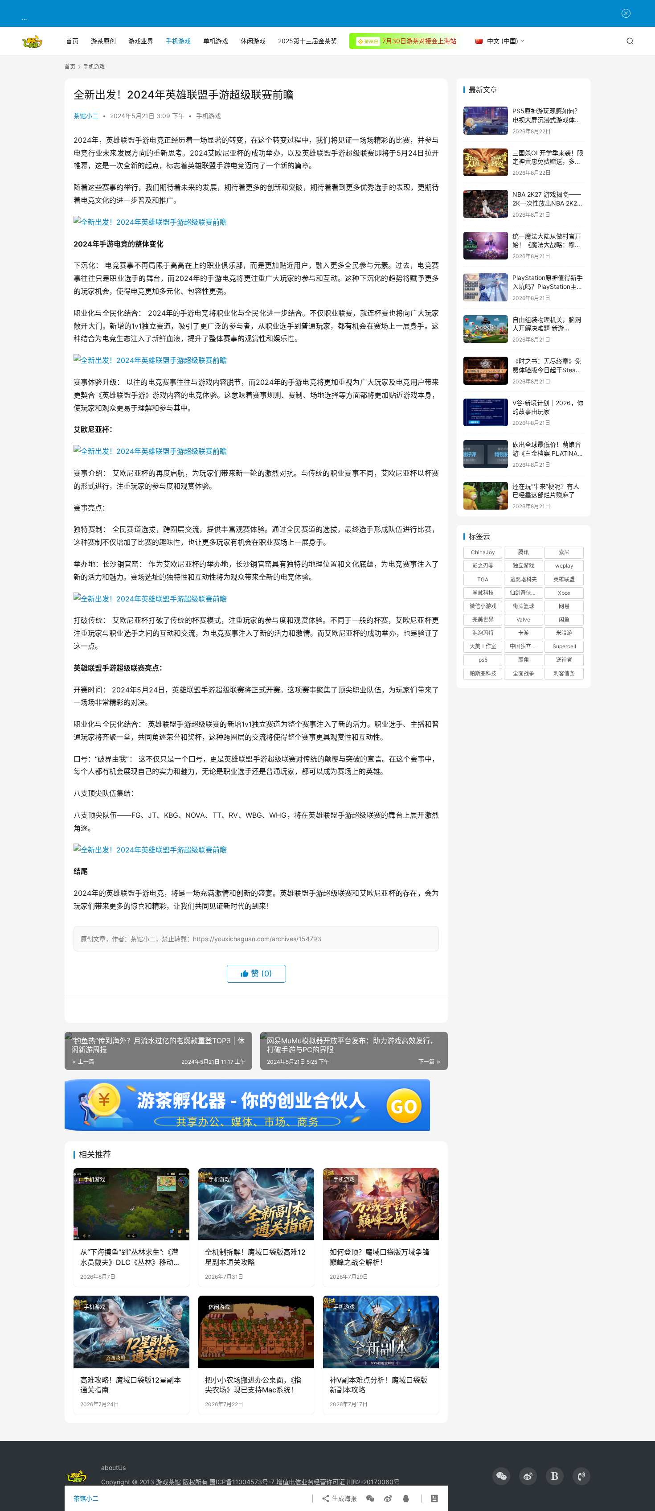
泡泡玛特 (483, 633)
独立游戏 (523, 565)
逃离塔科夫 (523, 579)
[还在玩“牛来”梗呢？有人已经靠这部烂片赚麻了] (485, 496)
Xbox (564, 592)
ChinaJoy (483, 552)
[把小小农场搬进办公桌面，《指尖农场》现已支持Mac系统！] (256, 1332)
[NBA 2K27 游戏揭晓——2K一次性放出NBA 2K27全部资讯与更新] (485, 204)
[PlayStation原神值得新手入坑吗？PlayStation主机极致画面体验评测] (485, 287)
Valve (523, 619)
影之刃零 (483, 565)
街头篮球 (523, 606)
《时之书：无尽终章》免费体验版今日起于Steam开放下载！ (546, 369)
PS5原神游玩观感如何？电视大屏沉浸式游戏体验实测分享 (546, 119)
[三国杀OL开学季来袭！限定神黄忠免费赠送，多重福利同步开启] (485, 162)
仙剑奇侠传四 (526, 592)
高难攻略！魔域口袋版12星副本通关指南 (130, 1384)
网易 (564, 606)
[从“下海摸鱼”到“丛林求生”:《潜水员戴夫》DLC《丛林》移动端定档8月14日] (131, 1204)
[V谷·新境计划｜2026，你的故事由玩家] (485, 413)
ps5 (483, 659)
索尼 (564, 552)
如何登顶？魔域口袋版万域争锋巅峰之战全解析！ (380, 1257)
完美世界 (483, 619)
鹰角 (523, 659)
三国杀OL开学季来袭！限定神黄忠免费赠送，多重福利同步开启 (547, 161)
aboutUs (113, 1467)
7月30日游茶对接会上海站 (419, 41)
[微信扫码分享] (370, 1498)
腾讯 (523, 552)
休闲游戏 (253, 41)
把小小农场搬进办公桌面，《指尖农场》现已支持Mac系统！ (253, 1384)
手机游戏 (178, 41)
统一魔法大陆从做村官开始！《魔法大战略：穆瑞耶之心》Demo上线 (546, 244)
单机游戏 (215, 41)
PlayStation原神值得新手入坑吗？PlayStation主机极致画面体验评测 (547, 286)
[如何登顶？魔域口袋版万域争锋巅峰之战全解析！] (381, 1204)
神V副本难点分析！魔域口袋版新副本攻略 (378, 1384)
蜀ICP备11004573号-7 (241, 1482)
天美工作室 (483, 646)
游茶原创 (103, 41)
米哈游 (564, 633)
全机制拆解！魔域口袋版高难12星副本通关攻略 (255, 1257)
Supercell (564, 646)
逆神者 (564, 659)
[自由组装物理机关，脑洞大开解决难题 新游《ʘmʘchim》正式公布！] (485, 329)
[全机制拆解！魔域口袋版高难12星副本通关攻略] (256, 1204)
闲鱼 (564, 619)
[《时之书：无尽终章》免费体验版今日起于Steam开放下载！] (485, 371)
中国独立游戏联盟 (526, 646)
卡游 (523, 633)
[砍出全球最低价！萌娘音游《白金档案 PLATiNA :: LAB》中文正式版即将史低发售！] (485, 454)
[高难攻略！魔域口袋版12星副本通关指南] (131, 1332)
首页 (72, 41)
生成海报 (343, 1498)
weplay (564, 565)
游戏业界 (140, 41)
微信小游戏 (483, 606)
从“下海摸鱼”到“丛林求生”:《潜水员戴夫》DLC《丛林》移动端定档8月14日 (130, 1257)
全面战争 (523, 673)
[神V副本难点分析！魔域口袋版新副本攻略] (381, 1332)
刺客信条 (564, 673)
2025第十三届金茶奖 (307, 41)
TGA (482, 579)
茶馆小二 (86, 115)
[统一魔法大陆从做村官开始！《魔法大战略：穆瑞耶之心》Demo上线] (485, 246)
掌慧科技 (483, 592)
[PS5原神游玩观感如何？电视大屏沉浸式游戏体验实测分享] (485, 121)
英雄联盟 (564, 579)
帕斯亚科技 (483, 673)
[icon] (501, 1476)
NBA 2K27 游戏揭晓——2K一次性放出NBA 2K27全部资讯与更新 (546, 202)
